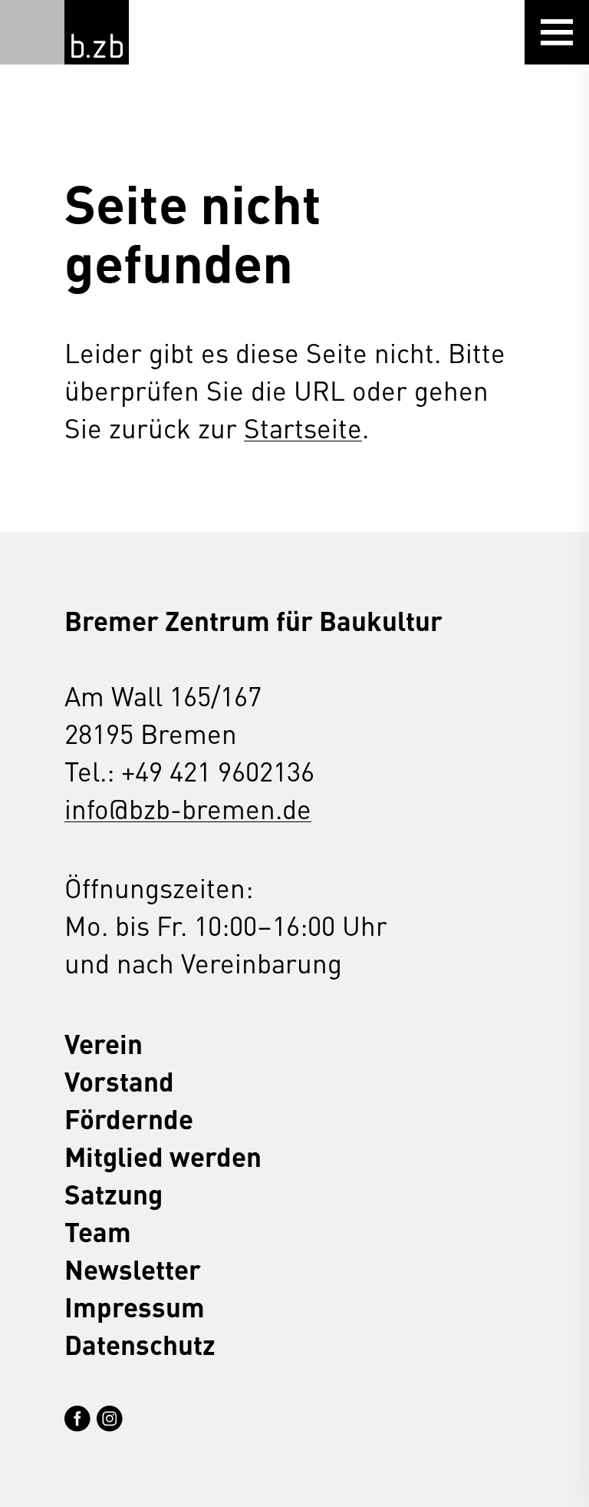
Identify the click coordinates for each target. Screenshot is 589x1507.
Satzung (113, 1193)
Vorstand (119, 1080)
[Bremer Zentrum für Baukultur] (96, 32)
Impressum (134, 1306)
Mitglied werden (163, 1156)
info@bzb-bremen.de (187, 808)
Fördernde (128, 1118)
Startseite (303, 427)
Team (97, 1231)
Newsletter (132, 1268)
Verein (103, 1043)
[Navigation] (557, 32)
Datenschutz (140, 1344)
